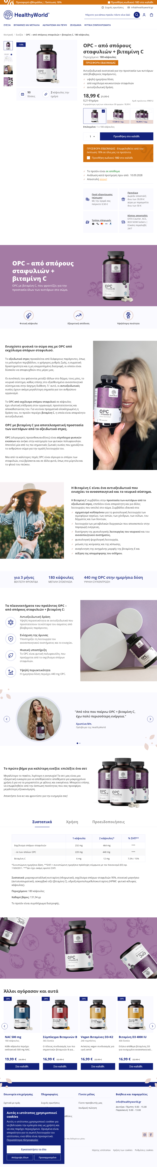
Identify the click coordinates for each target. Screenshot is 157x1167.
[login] (144, 15)
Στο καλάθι (22, 1066)
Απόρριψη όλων (20, 1157)
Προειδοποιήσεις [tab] (108, 821)
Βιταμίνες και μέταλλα (27, 25)
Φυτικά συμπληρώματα (97, 25)
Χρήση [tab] (72, 821)
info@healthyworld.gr (142, 7)
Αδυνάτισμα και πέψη (55, 25)
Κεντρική (8, 34)
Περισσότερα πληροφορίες (22, 1140)
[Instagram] (144, 1134)
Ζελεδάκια (75, 25)
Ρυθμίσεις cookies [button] (144, 1150)
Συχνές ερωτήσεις (114, 7)
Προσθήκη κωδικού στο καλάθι (132, 2)
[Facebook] (150, 1134)
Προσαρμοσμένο (47, 1157)
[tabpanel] (78, 866)
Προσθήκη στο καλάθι (126, 136)
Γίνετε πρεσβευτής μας (90, 1102)
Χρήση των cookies (122, 1150)
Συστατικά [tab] (42, 821)
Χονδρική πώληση (87, 1107)
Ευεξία (7, 25)
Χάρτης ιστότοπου (101, 1150)
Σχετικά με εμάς (12, 1102)
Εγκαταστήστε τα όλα (33, 1149)
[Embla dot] (77, 743)
